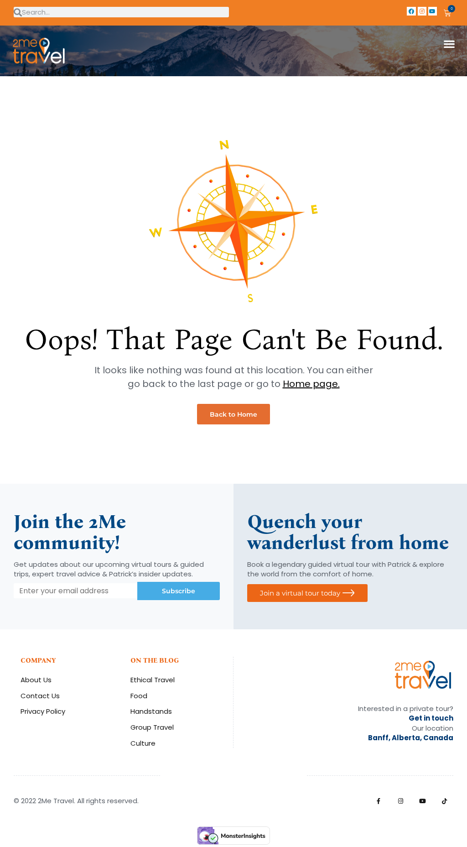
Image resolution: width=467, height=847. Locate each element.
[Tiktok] (444, 801)
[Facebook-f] (379, 801)
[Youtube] (432, 11)
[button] (449, 43)
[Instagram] (422, 11)
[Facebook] (411, 11)
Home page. (311, 383)
